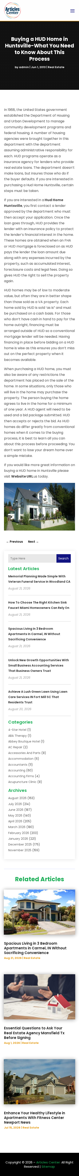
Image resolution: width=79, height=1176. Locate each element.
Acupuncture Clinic (22, 782)
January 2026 (18, 839)
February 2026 (18, 833)
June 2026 (15, 810)
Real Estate (56, 67)
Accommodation (20, 759)
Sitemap (48, 1166)
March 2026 (16, 827)
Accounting (16, 770)
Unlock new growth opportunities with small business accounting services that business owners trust (38, 665)
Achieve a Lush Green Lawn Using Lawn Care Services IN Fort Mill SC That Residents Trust (37, 697)
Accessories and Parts (24, 753)
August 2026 (17, 798)
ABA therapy (17, 736)
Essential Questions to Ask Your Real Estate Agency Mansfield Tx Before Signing (34, 1033)
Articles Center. (48, 1162)
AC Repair (15, 747)
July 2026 (15, 804)
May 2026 (15, 815)
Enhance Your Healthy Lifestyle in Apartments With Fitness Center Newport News (34, 1117)
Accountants (17, 765)
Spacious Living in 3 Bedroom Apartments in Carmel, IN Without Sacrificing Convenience (34, 634)
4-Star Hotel (17, 730)
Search (63, 558)
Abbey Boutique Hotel (24, 741)
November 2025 (19, 850)
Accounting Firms (21, 776)
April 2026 (15, 821)
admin (24, 67)
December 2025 (20, 844)
